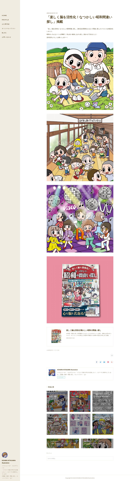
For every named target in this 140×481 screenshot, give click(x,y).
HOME (4, 15)
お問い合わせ (6, 37)
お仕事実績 (6, 24)
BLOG (4, 33)
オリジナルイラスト (9, 28)
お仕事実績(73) (50, 350)
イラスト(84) (56, 350)
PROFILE (5, 20)
